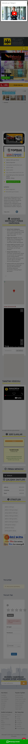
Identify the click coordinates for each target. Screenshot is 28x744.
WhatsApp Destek (14, 742)
